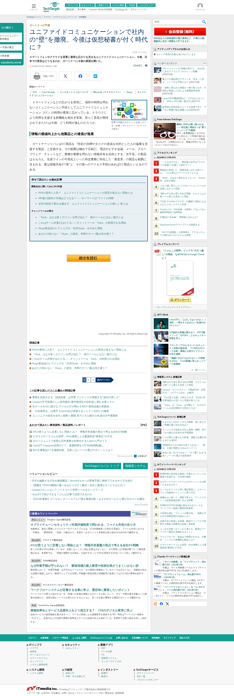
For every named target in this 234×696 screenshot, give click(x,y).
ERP (103, 648)
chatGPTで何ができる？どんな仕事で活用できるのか (62, 494)
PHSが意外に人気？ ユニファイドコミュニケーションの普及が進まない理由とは (85, 192)
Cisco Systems (48, 92)
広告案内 (55, 693)
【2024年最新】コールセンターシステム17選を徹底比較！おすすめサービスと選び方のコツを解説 (88, 499)
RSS (155, 603)
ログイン (33, 638)
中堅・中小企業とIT (75, 676)
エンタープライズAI (111, 661)
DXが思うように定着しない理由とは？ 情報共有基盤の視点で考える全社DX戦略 (80, 431)
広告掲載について (140, 638)
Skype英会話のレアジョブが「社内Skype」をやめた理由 (70, 228)
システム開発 (36, 673)
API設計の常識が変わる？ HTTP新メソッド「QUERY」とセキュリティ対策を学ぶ (187, 335)
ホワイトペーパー (145, 673)
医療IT (104, 673)
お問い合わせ (122, 638)
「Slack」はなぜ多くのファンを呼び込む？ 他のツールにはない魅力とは (80, 217)
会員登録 (44, 638)
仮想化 (33, 651)
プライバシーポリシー (87, 693)
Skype (129, 92)
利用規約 (156, 638)
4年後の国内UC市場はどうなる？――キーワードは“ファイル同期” (76, 198)
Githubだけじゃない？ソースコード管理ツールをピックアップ (67, 489)
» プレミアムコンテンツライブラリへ (173, 307)
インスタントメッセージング (74, 92)
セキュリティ (72, 648)
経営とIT (70, 673)
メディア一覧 (33, 693)
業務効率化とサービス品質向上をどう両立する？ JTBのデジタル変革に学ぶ (82, 610)
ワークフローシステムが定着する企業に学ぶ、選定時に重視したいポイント (80, 589)
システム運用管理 (39, 664)
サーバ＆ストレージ (40, 655)
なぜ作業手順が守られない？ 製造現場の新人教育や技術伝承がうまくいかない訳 (85, 565)
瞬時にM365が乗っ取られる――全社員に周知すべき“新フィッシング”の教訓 (191, 127)
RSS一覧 (141, 676)
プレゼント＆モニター (148, 679)
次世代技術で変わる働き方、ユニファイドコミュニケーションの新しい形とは (83, 203)
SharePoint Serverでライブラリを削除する (180, 224)
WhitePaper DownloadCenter (139, 514)
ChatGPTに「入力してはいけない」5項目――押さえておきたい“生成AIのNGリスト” (187, 322)
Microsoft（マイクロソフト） (107, 92)
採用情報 (119, 693)
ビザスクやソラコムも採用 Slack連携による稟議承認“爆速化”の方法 (72, 436)
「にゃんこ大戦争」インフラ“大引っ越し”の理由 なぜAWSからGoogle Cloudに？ (183, 254)
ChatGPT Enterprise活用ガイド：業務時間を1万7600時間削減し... (69, 445)
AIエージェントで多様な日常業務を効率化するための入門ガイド (70, 441)
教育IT (104, 676)
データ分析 (106, 651)
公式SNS (45, 693)
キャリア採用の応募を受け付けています (176, 54)
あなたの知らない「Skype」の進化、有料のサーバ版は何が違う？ (76, 233)
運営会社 (109, 693)
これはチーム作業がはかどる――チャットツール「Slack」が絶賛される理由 (82, 222)
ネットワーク (36, 661)
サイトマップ (170, 638)
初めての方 (185, 638)
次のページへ (103, 380)
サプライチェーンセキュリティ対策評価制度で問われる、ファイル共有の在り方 (83, 524)
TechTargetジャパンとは (101, 638)
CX (102, 655)
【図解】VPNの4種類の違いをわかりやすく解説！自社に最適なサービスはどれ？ (78, 485)
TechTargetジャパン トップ (102, 465)
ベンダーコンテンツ (167, 63)
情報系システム (135, 465)
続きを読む (89, 258)
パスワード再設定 (60, 638)
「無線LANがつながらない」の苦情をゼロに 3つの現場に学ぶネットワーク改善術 (187, 361)
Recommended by (125, 456)
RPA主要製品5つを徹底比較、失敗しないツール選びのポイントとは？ (73, 450)
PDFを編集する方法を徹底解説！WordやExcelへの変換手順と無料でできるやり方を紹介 (82, 480)
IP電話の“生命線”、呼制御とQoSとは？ (179, 217)
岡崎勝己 (138, 65)
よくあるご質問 (79, 638)
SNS (35, 92)
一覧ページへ (199, 370)
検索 (204, 21)
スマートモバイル (39, 658)
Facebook (161, 603)
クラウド (34, 648)
